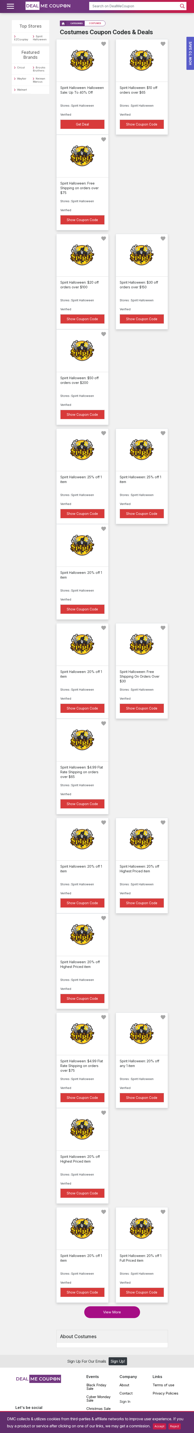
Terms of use (163, 1385)
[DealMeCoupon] (38, 1381)
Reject (174, 1426)
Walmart (22, 89)
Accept (159, 1426)
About (124, 1385)
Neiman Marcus (39, 80)
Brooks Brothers (39, 69)
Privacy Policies (165, 1393)
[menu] (11, 6)
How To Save (190, 53)
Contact (125, 1393)
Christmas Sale (98, 1408)
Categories (77, 23)
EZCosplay (21, 39)
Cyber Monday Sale (98, 1399)
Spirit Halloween (40, 38)
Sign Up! (117, 1361)
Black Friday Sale (96, 1387)
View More (112, 1312)
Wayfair (21, 78)
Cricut (21, 67)
